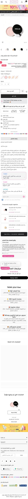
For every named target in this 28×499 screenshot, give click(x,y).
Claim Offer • (14, 234)
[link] (22, 91)
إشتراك (21, 455)
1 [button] (13, 8)
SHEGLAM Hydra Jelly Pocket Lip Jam (17, 216)
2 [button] (14, 8)
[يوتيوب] (14, 461)
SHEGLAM (8, 71)
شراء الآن (14, 96)
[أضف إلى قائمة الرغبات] (19, 410)
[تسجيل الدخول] (22, 2)
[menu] (2, 2)
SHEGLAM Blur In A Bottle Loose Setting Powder (17, 225)
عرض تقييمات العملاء (8, 256)
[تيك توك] (10, 461)
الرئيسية (2, 15)
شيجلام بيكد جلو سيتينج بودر (15, 207)
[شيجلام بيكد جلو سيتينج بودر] (14, 404)
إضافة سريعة (14, 412)
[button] (1, 49)
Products (8, 15)
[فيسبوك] (2, 461)
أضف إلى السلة (10, 91)
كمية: (2, 81)
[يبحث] (6, 2)
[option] (14, 30)
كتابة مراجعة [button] (14, 278)
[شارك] (25, 91)
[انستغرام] (6, 461)
